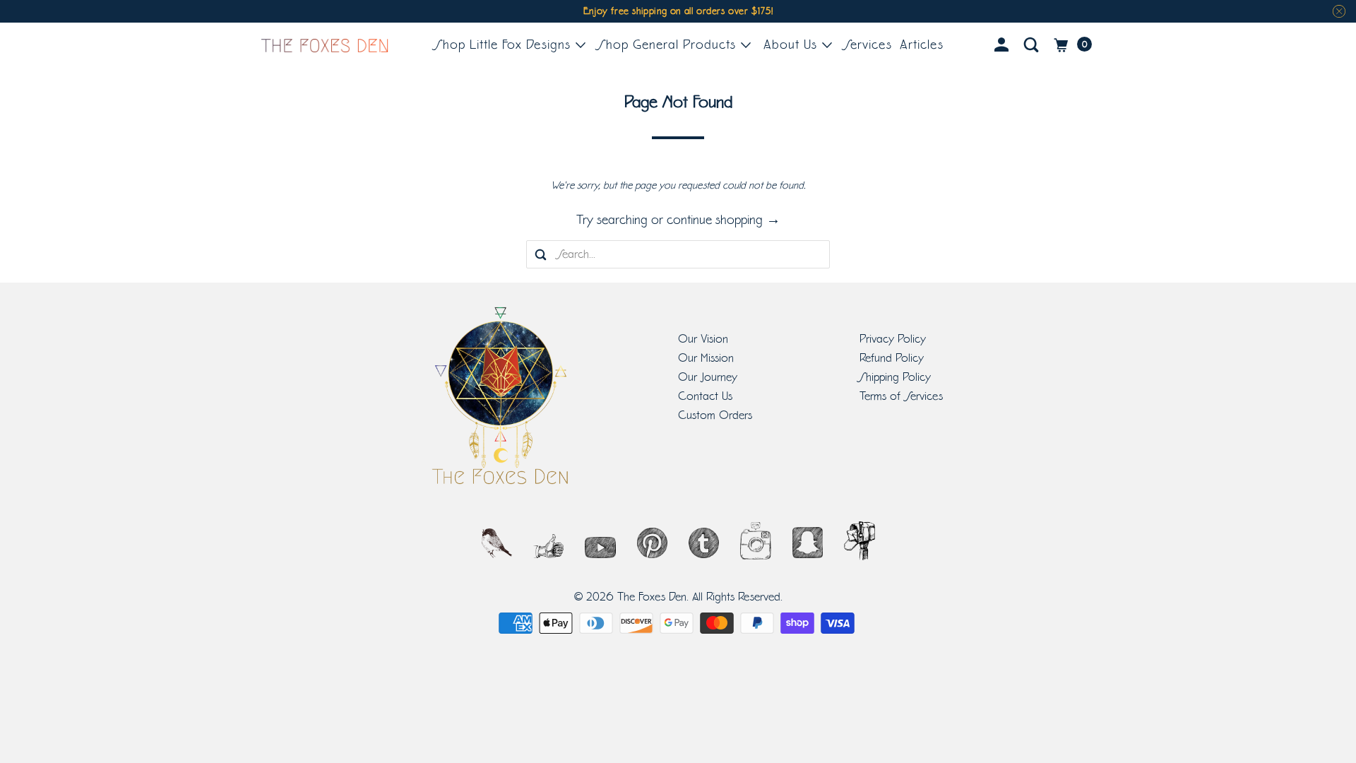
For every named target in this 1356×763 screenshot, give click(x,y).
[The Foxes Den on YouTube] (600, 548)
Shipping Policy (895, 377)
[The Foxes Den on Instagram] (755, 548)
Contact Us (705, 396)
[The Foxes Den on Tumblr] (704, 548)
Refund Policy (892, 358)
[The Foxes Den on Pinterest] (652, 548)
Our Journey (707, 377)
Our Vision (703, 339)
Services (868, 44)
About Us (792, 44)
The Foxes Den (651, 597)
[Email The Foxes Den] (859, 547)
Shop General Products (669, 44)
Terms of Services (901, 396)
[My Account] (1004, 45)
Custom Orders (715, 415)
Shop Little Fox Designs (505, 44)
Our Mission (706, 358)
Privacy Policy (893, 339)
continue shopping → (723, 219)
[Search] (1033, 45)
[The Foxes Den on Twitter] (497, 548)
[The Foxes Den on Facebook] (548, 548)
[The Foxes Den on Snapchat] (807, 548)
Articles (922, 44)
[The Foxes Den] (324, 45)
